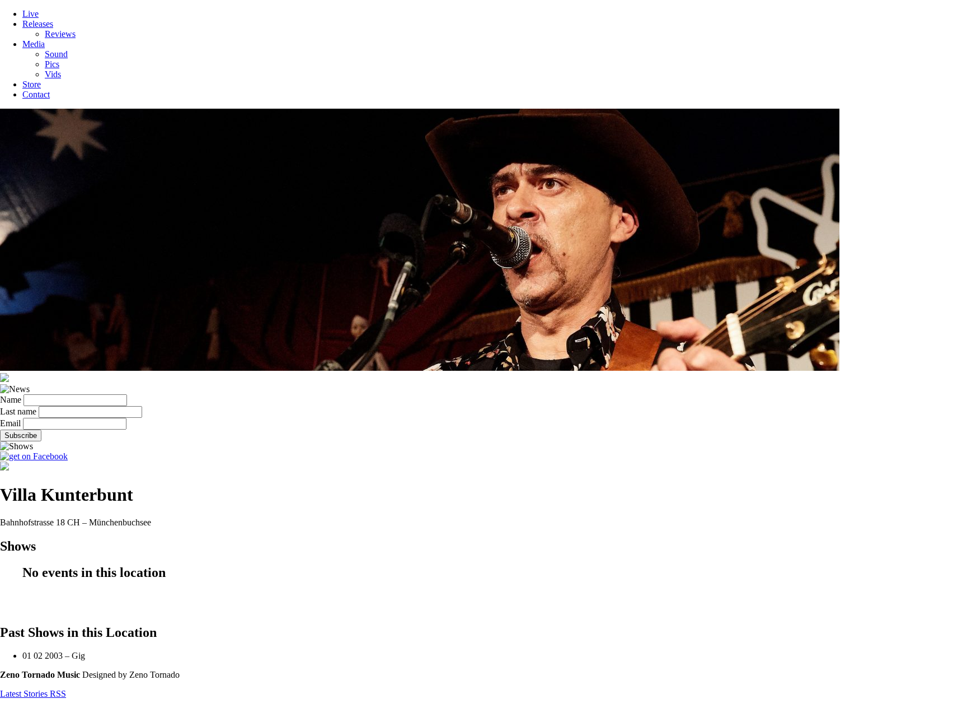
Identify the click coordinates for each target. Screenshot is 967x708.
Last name (18, 411)
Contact (36, 94)
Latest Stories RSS (33, 693)
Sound (56, 54)
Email (10, 423)
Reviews (60, 34)
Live (30, 13)
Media (33, 44)
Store (31, 84)
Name (10, 399)
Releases (37, 24)
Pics (52, 64)
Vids (53, 74)
